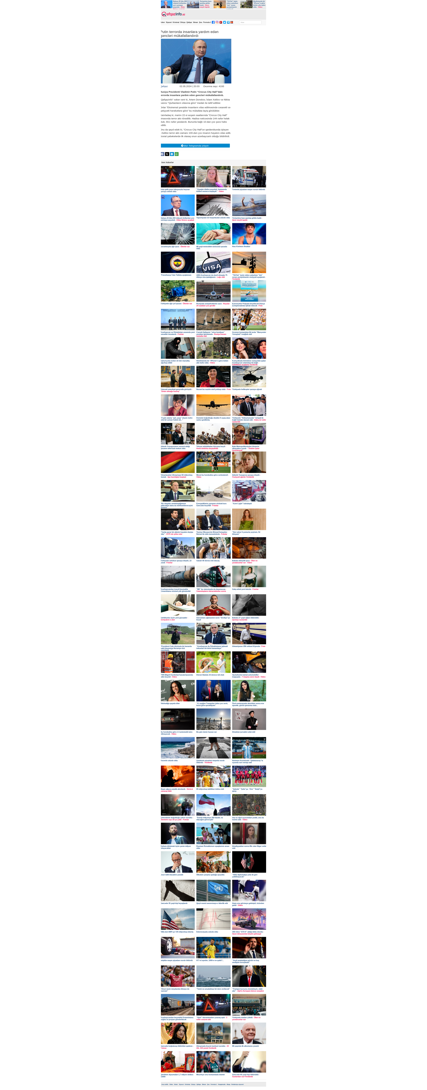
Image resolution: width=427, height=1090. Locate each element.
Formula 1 (207, 22)
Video (171, 1084)
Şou (200, 22)
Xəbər (162, 22)
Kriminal (176, 22)
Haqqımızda (222, 1084)
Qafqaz (189, 22)
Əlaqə (228, 1084)
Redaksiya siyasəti (237, 1084)
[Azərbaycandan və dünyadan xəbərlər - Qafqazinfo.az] (173, 14)
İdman (195, 22)
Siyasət (169, 22)
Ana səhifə (164, 1084)
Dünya (182, 22)
